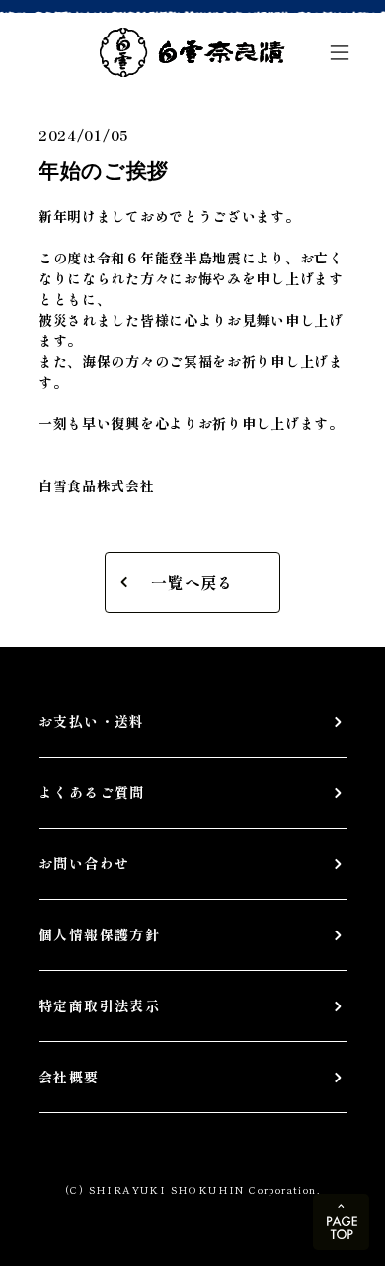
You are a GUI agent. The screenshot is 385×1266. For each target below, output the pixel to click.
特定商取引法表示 (99, 1005)
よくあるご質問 (91, 792)
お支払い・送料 (91, 721)
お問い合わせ (83, 863)
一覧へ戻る (192, 582)
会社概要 (69, 1076)
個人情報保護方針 (99, 934)
